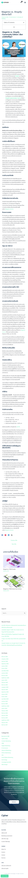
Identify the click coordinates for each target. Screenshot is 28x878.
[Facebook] (2, 535)
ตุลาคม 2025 (4, 680)
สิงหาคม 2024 (5, 713)
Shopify (17, 76)
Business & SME (5, 736)
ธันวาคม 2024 (5, 704)
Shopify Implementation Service (13, 98)
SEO (3, 755)
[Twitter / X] (11, 535)
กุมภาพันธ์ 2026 (5, 671)
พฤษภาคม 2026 (5, 664)
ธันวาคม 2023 (5, 718)
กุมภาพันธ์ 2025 (5, 699)
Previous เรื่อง (14, 540)
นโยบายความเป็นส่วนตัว (6, 865)
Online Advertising (6, 753)
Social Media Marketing (7, 757)
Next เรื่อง (14, 544)
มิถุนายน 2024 (5, 715)
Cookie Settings (5, 876)
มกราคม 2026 (5, 673)
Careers (3, 852)
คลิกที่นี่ (18, 427)
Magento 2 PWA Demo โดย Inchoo (12, 589)
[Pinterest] (5, 535)
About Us (3, 849)
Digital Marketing (6, 746)
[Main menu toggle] (25, 2)
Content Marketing (6, 741)
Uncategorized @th (6, 762)
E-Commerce (12, 17)
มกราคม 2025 (5, 701)
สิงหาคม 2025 (5, 685)
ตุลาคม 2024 (4, 708)
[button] (23, 22)
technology (4, 760)
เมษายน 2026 (4, 666)
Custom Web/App (5, 841)
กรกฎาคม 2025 (5, 687)
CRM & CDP (4, 833)
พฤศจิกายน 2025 (5, 678)
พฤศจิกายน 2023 (5, 720)
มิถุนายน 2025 (5, 689)
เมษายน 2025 (4, 694)
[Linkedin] (8, 535)
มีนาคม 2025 (4, 696)
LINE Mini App (4, 838)
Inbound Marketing (6, 750)
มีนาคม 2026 (4, 668)
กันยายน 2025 (5, 682)
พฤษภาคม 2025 (5, 692)
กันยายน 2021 (5, 722)
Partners (3, 858)
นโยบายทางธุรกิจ (4, 868)
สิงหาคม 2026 (5, 656)
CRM (3, 743)
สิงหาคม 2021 (5, 725)
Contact (3, 855)
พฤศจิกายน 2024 (5, 706)
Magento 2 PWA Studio (9, 569)
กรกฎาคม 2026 (5, 659)
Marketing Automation (6, 836)
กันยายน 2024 (5, 711)
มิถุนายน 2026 (5, 661)
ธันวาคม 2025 (5, 675)
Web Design (5, 764)
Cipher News (5, 739)
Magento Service (9, 209)
